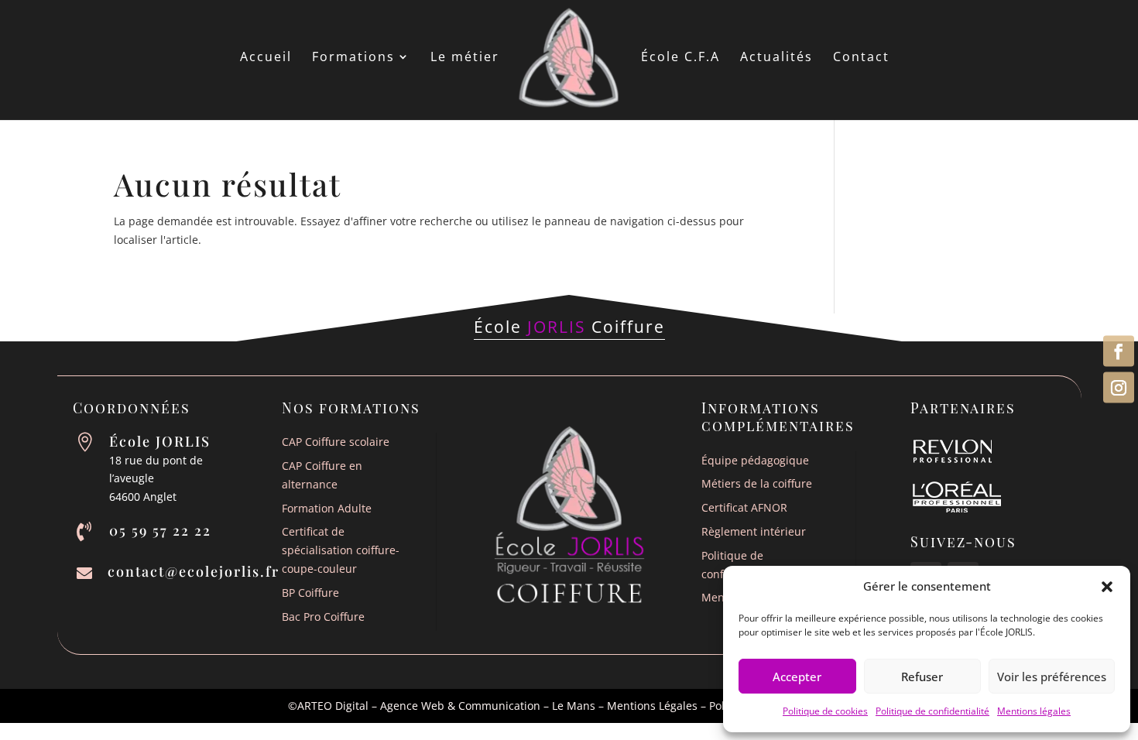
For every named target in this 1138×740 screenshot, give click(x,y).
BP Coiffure (310, 592)
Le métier (464, 58)
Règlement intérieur (753, 531)
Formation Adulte (327, 508)
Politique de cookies (825, 711)
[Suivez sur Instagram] (1118, 387)
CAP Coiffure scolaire (335, 441)
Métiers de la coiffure (756, 483)
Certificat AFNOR (744, 507)
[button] (1107, 586)
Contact (861, 58)
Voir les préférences (1051, 676)
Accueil (266, 58)
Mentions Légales (652, 705)
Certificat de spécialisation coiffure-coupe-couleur (340, 550)
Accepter (797, 676)
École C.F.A (680, 58)
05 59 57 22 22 (160, 530)
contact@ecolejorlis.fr (193, 571)
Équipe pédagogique (755, 460)
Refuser (922, 676)
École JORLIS (160, 441)
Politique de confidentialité (932, 711)
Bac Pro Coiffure (323, 616)
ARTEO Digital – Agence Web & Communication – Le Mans (446, 705)
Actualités (776, 58)
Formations (353, 58)
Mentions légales (1034, 711)
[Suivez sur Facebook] (1118, 351)
